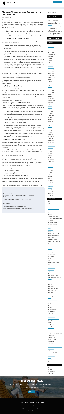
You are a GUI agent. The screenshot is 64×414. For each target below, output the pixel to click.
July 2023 (50, 81)
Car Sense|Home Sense (53, 216)
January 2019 (50, 184)
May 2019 (50, 176)
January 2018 (50, 191)
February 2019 (51, 182)
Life (48, 305)
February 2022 (51, 113)
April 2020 (50, 155)
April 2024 (50, 64)
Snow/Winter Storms (52, 337)
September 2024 (51, 54)
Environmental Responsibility (54, 241)
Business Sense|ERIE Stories (53, 209)
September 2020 (51, 146)
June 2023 (50, 83)
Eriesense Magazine (52, 254)
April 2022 (50, 109)
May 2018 (50, 189)
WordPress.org (51, 373)
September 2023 (51, 77)
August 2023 (50, 79)
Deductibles (50, 230)
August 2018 (50, 186)
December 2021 (51, 117)
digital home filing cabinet (53, 233)
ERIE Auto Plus (51, 245)
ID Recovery (50, 296)
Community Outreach (52, 224)
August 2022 (50, 102)
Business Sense (51, 205)
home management (52, 282)
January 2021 (50, 138)
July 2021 (50, 127)
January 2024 (51, 69)
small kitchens (51, 335)
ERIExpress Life (51, 256)
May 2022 (50, 108)
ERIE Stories (50, 247)
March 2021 (50, 134)
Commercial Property (52, 222)
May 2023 (50, 85)
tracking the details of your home (55, 347)
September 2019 (51, 168)
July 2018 (50, 188)
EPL (48, 243)
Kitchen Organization (52, 299)
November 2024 (51, 50)
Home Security (51, 286)
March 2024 (50, 66)
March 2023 (50, 88)
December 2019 (51, 163)
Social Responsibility (52, 339)
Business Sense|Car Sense (53, 207)
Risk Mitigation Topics (52, 326)
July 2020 (50, 149)
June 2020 (50, 151)
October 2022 (51, 98)
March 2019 (50, 180)
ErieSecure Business (52, 250)
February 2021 (51, 136)
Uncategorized (51, 348)
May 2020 (50, 153)
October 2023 (51, 75)
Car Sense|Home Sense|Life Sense (55, 218)
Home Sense (50, 292)
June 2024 (50, 60)
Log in (49, 367)
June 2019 (50, 174)
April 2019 (50, 178)
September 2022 (51, 100)
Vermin (49, 358)
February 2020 (51, 159)
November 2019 (51, 165)
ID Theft (49, 298)
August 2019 (50, 170)
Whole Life (50, 359)
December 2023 (51, 71)
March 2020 (50, 157)
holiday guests (51, 270)
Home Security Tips (52, 290)
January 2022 (51, 115)
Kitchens (50, 301)
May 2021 (50, 130)
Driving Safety (51, 237)
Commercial (50, 220)
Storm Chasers (51, 341)
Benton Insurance (10, 3)
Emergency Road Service (53, 239)
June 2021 (50, 128)
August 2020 (50, 148)
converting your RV (52, 226)
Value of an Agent (51, 356)
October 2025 (51, 47)
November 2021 (51, 119)
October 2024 (51, 52)
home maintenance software (54, 280)
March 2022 (50, 111)
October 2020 (51, 144)
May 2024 (50, 62)
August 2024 (50, 56)
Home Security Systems (53, 288)
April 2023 (50, 87)
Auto (49, 201)
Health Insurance (51, 266)
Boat (49, 203)
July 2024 (50, 58)
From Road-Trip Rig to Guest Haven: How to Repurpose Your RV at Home (55, 24)
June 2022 (50, 106)
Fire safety (50, 258)
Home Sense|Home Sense (53, 294)
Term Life (50, 345)
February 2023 (51, 90)
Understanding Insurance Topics (54, 350)
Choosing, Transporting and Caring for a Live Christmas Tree (17, 192)
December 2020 (51, 140)
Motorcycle (50, 313)
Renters (49, 322)
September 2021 (51, 123)
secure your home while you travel (55, 333)
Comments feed (51, 371)
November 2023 (51, 73)
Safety (49, 329)
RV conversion (51, 328)
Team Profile (50, 343)
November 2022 (51, 96)
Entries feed (50, 369)
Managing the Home (52, 311)
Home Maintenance (52, 273)
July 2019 (50, 172)
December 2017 (51, 193)
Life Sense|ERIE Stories (52, 309)
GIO (49, 260)
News (6, 7)
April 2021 (50, 132)
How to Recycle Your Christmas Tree (14, 206)
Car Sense (50, 214)
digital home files (51, 231)
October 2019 (50, 167)
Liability (49, 303)
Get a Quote (31, 391)
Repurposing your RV (52, 324)
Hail (49, 264)
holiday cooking (51, 268)
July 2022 (50, 104)
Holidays (50, 271)
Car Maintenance (51, 212)
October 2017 (50, 195)
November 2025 (51, 45)
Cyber (49, 228)
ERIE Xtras (50, 249)
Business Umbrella (51, 210)
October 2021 (50, 121)
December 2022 (51, 94)
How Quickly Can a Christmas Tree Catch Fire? (17, 199)
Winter (49, 361)
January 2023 (51, 92)
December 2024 (51, 48)
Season (49, 331)
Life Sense (50, 307)
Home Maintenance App (53, 275)
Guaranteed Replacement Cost (54, 262)
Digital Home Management (53, 235)
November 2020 (51, 142)
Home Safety (50, 284)
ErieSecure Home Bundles (53, 252)
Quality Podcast (51, 317)
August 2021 (50, 125)
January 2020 (51, 161)
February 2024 (51, 68)
